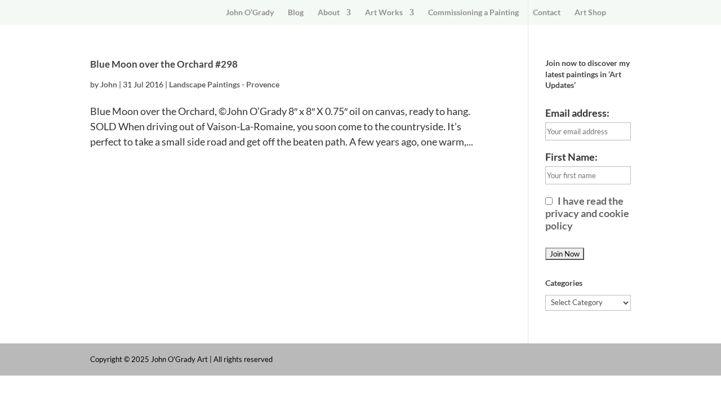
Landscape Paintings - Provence (224, 84)
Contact (546, 12)
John (108, 84)
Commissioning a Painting (473, 12)
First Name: (571, 157)
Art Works (384, 12)
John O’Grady (250, 12)
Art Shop (590, 12)
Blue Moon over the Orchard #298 (164, 64)
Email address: (577, 113)
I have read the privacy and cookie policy (587, 213)
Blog (296, 12)
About (329, 12)
